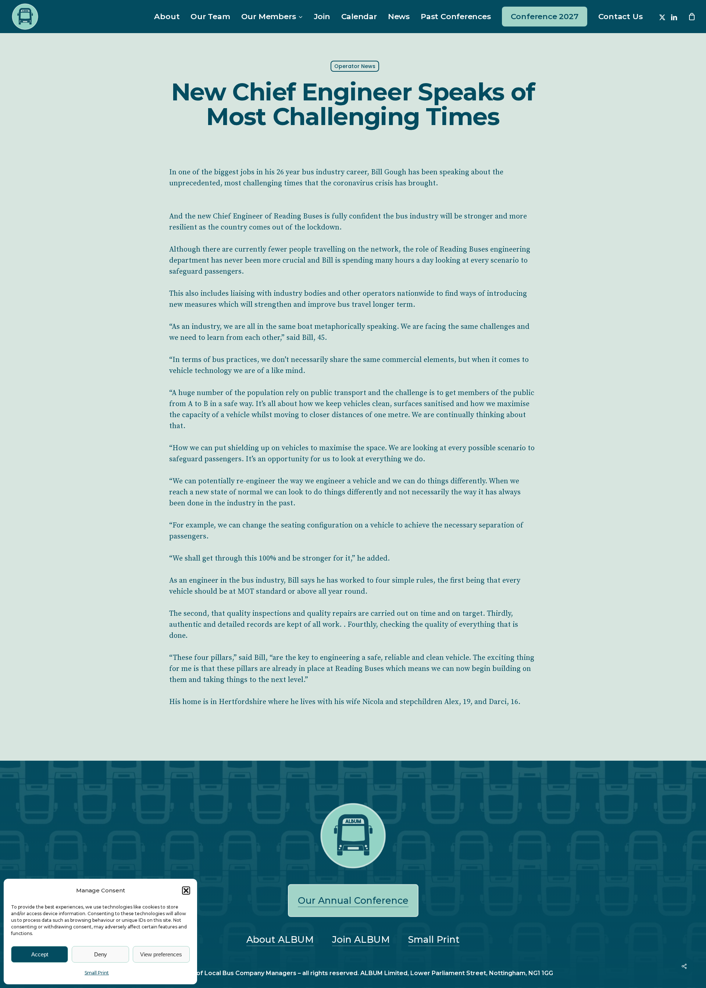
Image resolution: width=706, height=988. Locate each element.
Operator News (354, 66)
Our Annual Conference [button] (353, 900)
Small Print (97, 972)
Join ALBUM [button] (361, 939)
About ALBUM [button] (280, 939)
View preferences (161, 954)
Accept (39, 954)
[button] (186, 890)
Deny (100, 954)
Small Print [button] (434, 939)
